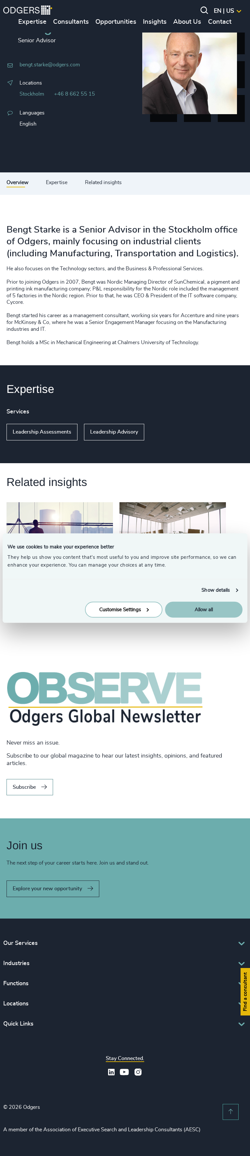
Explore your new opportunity (47, 888)
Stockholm (32, 94)
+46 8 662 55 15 (74, 94)
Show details (215, 590)
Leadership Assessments (42, 432)
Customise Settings (120, 609)
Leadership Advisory (114, 432)
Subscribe (24, 787)
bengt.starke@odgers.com (50, 64)
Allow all (204, 609)
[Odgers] (27, 11)
